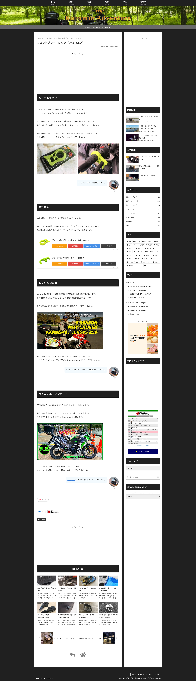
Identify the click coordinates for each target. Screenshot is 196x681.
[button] (158, 477)
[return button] (72, 654)
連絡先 (134, 675)
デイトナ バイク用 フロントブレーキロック (68, 258)
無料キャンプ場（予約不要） (139, 306)
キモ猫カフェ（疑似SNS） (138, 290)
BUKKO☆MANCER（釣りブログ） (141, 294)
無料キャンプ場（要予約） (138, 310)
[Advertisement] (78, 69)
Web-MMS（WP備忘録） (138, 298)
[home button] (83, 654)
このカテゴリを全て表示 (143, 445)
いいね (42, 499)
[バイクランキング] (53, 511)
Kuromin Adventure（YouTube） (141, 286)
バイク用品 (42, 519)
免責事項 (141, 675)
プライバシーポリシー (153, 675)
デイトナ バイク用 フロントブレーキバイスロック (70, 240)
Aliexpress (71, 480)
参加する (156, 448)
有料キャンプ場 (135, 314)
